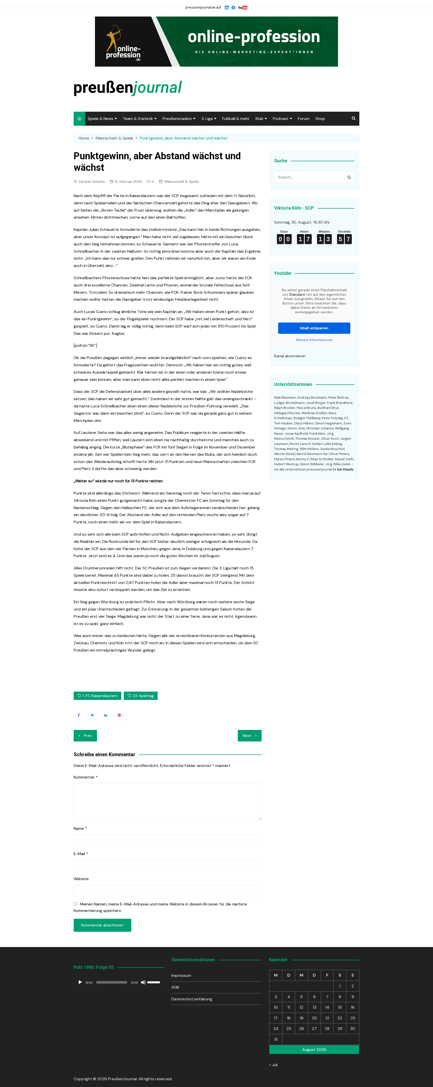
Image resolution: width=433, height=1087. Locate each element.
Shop (320, 118)
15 (340, 1007)
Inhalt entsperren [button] (314, 328)
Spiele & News (100, 118)
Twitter (92, 715)
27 (314, 1028)
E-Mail (81, 853)
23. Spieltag (143, 695)
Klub (259, 118)
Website (81, 878)
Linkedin (106, 715)
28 (327, 1028)
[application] (119, 982)
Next (247, 735)
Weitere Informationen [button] (314, 340)
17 (276, 1018)
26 (301, 1028)
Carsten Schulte (91, 181)
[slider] (154, 981)
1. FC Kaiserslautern (100, 695)
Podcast (280, 118)
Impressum (181, 975)
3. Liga (207, 118)
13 (314, 1007)
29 (340, 1028)
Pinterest (119, 715)
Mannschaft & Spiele (182, 181)
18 (288, 1018)
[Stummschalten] (143, 982)
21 (327, 1018)
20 (314, 1018)
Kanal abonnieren (290, 356)
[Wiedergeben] (80, 982)
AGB (175, 987)
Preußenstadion (177, 118)
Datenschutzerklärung (191, 999)
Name (80, 828)
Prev (88, 735)
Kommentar (86, 777)
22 (340, 1018)
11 (288, 1007)
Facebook (79, 715)
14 (327, 1007)
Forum (303, 118)
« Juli (273, 1064)
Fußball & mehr (236, 118)
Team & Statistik (138, 118)
